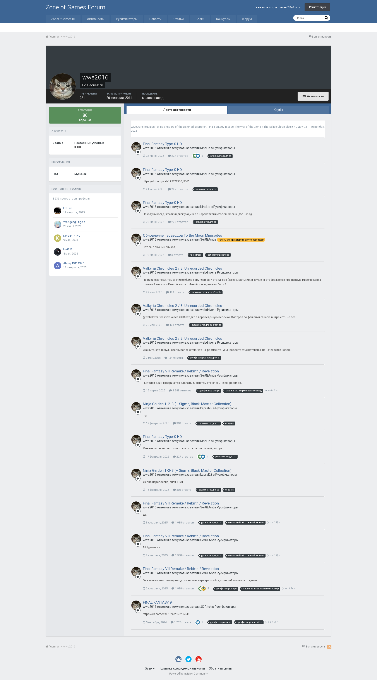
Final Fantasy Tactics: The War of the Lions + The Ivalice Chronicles (249, 126)
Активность (95, 19)
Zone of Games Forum (75, 7)
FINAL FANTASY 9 (157, 602)
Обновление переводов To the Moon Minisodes (182, 235)
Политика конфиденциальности (182, 668)
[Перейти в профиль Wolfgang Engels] (57, 224)
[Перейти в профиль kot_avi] (57, 210)
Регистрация (317, 7)
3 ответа (177, 255)
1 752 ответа (182, 622)
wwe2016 (137, 126)
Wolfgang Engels (74, 222)
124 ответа (176, 292)
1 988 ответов (182, 390)
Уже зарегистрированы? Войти (277, 7)
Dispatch (200, 126)
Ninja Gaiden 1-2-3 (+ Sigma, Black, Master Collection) (187, 404)
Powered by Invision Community (188, 673)
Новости (155, 19)
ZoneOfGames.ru (63, 19)
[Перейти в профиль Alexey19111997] (57, 265)
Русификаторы (126, 19)
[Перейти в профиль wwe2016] (136, 147)
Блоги (200, 19)
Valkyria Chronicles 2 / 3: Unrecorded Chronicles (182, 268)
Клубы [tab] (278, 110)
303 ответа (183, 423)
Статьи (178, 19)
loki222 (67, 249)
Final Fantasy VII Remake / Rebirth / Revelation (181, 371)
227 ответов (179, 155)
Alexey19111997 (73, 263)
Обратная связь (220, 668)
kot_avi (67, 208)
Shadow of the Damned (179, 126)
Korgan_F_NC (71, 235)
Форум (247, 19)
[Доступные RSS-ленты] (329, 646)
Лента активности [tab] (177, 110)
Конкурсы (223, 19)
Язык (149, 668)
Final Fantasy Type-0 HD (162, 144)
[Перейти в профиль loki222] (57, 252)
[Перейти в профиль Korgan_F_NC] (57, 238)
